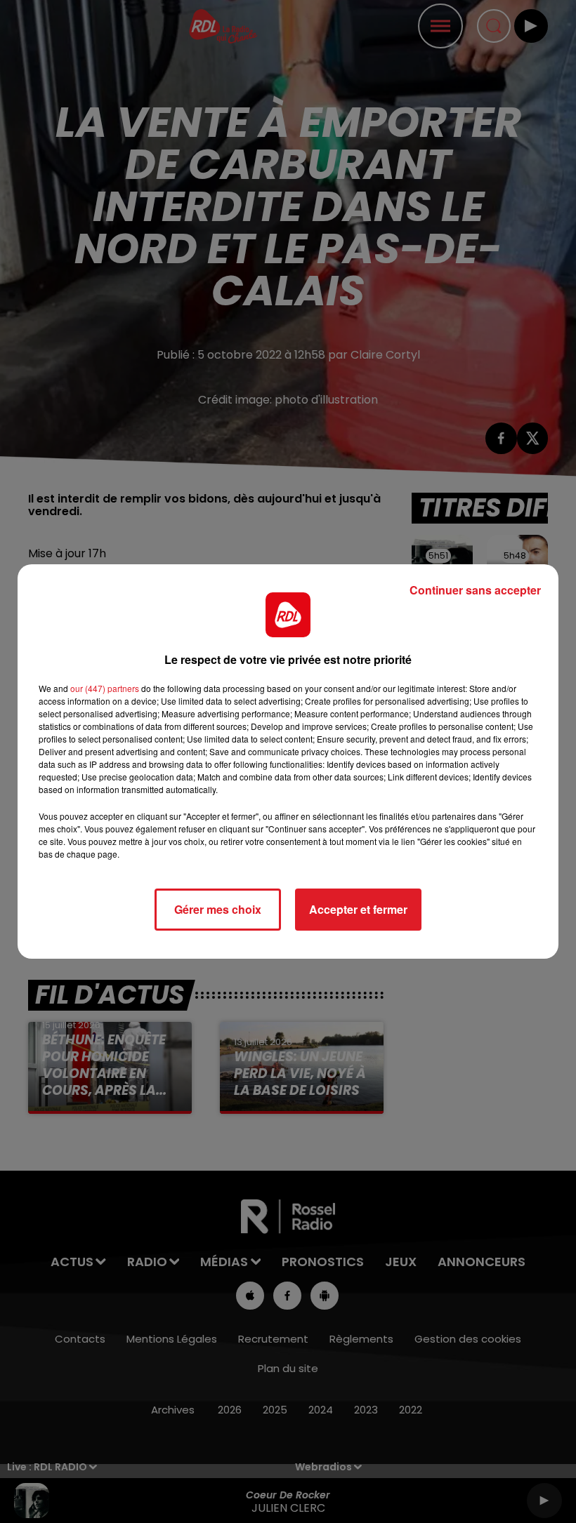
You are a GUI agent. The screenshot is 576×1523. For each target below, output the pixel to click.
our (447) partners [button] (104, 688)
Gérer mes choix (217, 909)
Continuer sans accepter (475, 590)
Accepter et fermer (358, 909)
